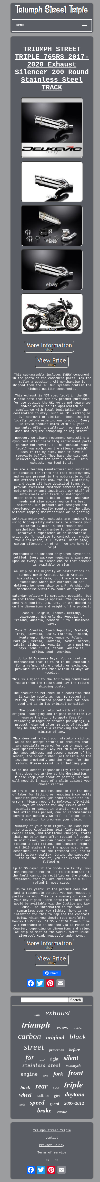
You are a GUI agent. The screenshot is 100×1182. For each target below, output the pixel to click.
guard (54, 1104)
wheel (25, 1095)
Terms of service (51, 1152)
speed (37, 1102)
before (74, 1049)
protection (56, 1050)
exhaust (57, 1012)
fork (58, 1073)
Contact (52, 1138)
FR (56, 1160)
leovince (62, 1112)
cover (45, 1075)
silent (71, 1057)
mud (42, 1060)
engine (29, 1074)
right (54, 1059)
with (37, 1015)
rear (41, 1086)
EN (47, 1160)
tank (22, 1104)
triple (73, 1084)
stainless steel (41, 1065)
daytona (75, 1094)
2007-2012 (74, 1103)
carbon (29, 1036)
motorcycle (73, 1066)
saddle (78, 1028)
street (34, 1047)
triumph (36, 1024)
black (77, 1036)
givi (57, 1096)
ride (56, 1088)
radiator (43, 1095)
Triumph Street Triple (52, 1130)
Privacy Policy (51, 1145)
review (61, 1027)
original (55, 1037)
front (75, 1073)
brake (44, 1110)
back (25, 1087)
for (29, 1057)
